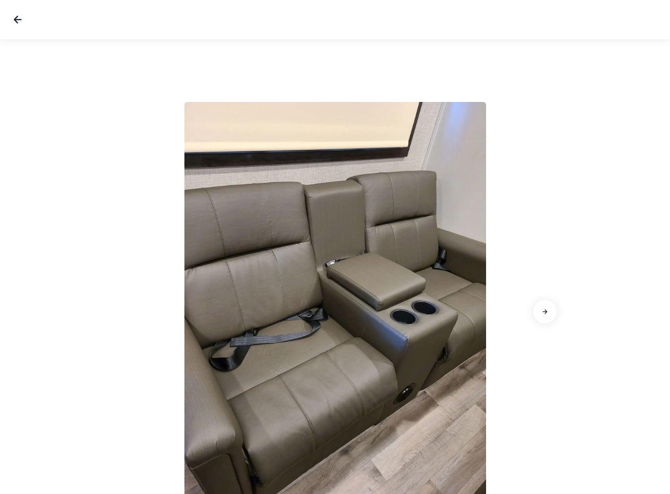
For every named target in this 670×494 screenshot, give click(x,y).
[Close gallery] (17, 19)
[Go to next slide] (545, 311)
